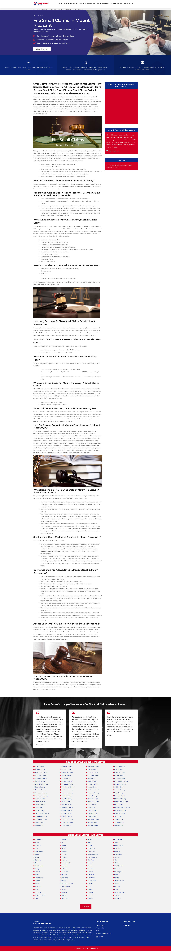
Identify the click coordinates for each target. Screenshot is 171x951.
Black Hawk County (41, 784)
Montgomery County (121, 781)
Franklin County (66, 804)
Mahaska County (93, 822)
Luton (63, 848)
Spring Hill (117, 898)
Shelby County (119, 822)
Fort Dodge (118, 839)
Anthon (64, 869)
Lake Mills (91, 848)
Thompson (65, 898)
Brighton (117, 886)
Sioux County (118, 825)
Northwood (39, 866)
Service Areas (100, 925)
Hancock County (67, 822)
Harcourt (91, 875)
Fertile (37, 883)
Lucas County (92, 813)
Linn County (92, 807)
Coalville (91, 892)
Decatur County (66, 781)
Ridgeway (64, 877)
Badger (90, 889)
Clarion (37, 857)
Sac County (118, 816)
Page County (118, 793)
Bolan (37, 863)
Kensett (37, 872)
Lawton (64, 851)
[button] (84, 752)
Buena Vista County (41, 796)
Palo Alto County (120, 796)
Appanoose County (41, 775)
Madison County (93, 819)
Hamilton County (67, 819)
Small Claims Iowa (92, 948)
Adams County (40, 769)
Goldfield (38, 845)
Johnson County (93, 793)
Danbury (64, 857)
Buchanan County (41, 793)
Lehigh (90, 883)
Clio (115, 860)
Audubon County (41, 778)
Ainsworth (117, 889)
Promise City (118, 845)
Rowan (37, 842)
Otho (89, 886)
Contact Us (128, 4)
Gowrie (90, 898)
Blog (97, 930)
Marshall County (119, 766)
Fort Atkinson (66, 886)
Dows (37, 854)
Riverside (117, 875)
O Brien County (119, 787)
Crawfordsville (119, 880)
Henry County (92, 769)
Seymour (117, 842)
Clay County (39, 825)
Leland (90, 845)
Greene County (66, 810)
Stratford (91, 860)
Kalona (116, 877)
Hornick (64, 854)
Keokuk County (93, 799)
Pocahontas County (121, 802)
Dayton (90, 895)
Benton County (40, 781)
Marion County (93, 825)
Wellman (117, 869)
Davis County (65, 778)
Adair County (39, 766)
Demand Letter (103, 4)
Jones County (92, 796)
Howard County (93, 772)
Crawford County (67, 772)
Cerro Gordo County (42, 813)
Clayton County (66, 766)
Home (60, 4)
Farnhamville (92, 857)
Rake (89, 842)
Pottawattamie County (122, 807)
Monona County (119, 775)
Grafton (37, 880)
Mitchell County (119, 772)
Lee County (92, 804)
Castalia (64, 892)
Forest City (91, 851)
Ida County (91, 778)
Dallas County (66, 775)
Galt (36, 848)
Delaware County (67, 784)
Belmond (38, 860)
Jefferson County (93, 790)
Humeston (118, 854)
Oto (62, 842)
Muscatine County (120, 784)
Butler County (40, 799)
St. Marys (117, 895)
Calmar (63, 895)
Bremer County (40, 790)
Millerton (117, 848)
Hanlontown (39, 877)
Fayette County (66, 799)
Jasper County (93, 787)
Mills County (118, 769)
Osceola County (119, 790)
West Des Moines (120, 892)
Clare (89, 866)
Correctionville (66, 863)
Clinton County (66, 769)
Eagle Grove (39, 851)
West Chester (118, 866)
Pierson (64, 839)
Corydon (117, 857)
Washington (118, 872)
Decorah (64, 889)
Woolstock (38, 839)
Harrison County (93, 766)
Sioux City (38, 892)
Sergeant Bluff (40, 895)
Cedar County (39, 810)
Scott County (118, 819)
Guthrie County (66, 816)
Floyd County (65, 802)
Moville (63, 845)
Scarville (90, 839)
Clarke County (40, 822)
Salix (36, 898)
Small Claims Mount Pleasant (49, 9)
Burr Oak (64, 872)
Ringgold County (119, 813)
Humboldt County (94, 775)
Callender (91, 877)
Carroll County (40, 804)
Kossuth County (93, 802)
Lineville (117, 851)
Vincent (90, 863)
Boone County (40, 787)
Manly (37, 869)
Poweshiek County (120, 810)
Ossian (63, 880)
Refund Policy (116, 4)
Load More (85, 906)
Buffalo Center (93, 854)
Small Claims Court (87, 4)
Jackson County (93, 784)
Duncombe (92, 880)
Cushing (64, 860)
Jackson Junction (67, 883)
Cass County (39, 807)
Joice (37, 875)
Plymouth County (120, 799)
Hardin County (66, 825)
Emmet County (66, 796)
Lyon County (92, 816)
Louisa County (92, 810)
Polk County (118, 804)
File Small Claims (70, 4)
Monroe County (119, 778)
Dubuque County (67, 793)
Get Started (42, 49)
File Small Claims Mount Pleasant (71, 9)
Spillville (64, 875)
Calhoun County (40, 802)
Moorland (91, 869)
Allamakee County (41, 772)
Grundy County (66, 813)
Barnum (91, 872)
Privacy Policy (100, 928)
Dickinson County (67, 790)
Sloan (37, 889)
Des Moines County (68, 787)
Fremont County (67, 807)
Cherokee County (41, 816)
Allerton (117, 863)
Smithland (38, 886)
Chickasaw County (41, 819)
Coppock (117, 883)
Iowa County (92, 781)
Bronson (64, 866)
